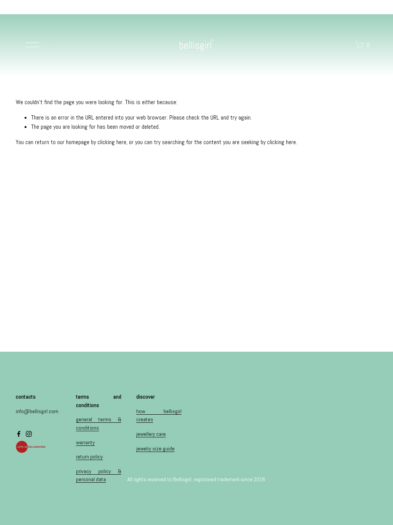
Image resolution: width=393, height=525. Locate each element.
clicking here (111, 142)
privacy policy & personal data (98, 475)
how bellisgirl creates (159, 415)
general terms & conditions (98, 423)
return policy (89, 456)
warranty (85, 442)
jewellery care (151, 433)
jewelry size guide (155, 448)
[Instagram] (29, 434)
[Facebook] (19, 434)
